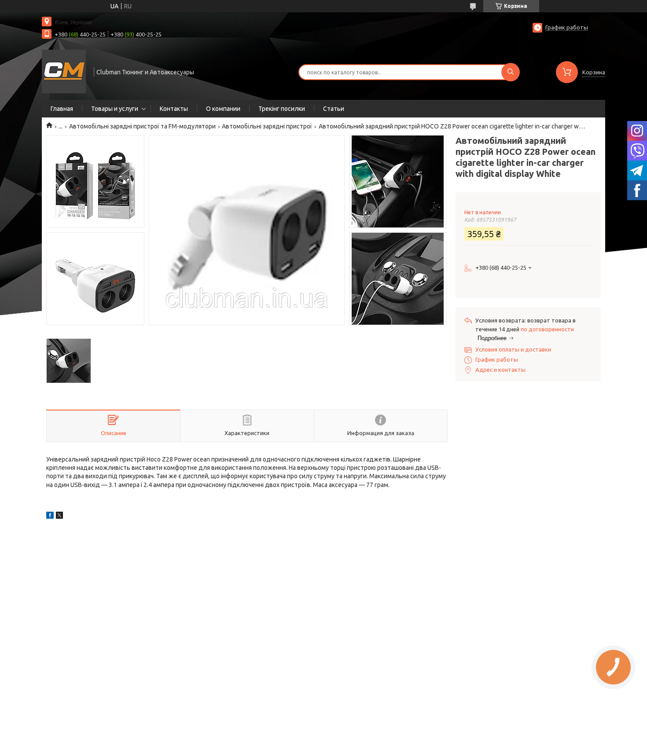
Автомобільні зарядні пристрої (267, 126)
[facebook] (50, 516)
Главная (62, 109)
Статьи (333, 109)
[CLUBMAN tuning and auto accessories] (64, 71)
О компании (223, 109)
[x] (59, 516)
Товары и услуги (114, 109)
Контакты (174, 109)
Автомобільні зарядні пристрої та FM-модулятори (142, 126)
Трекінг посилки (281, 109)
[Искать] (510, 72)
